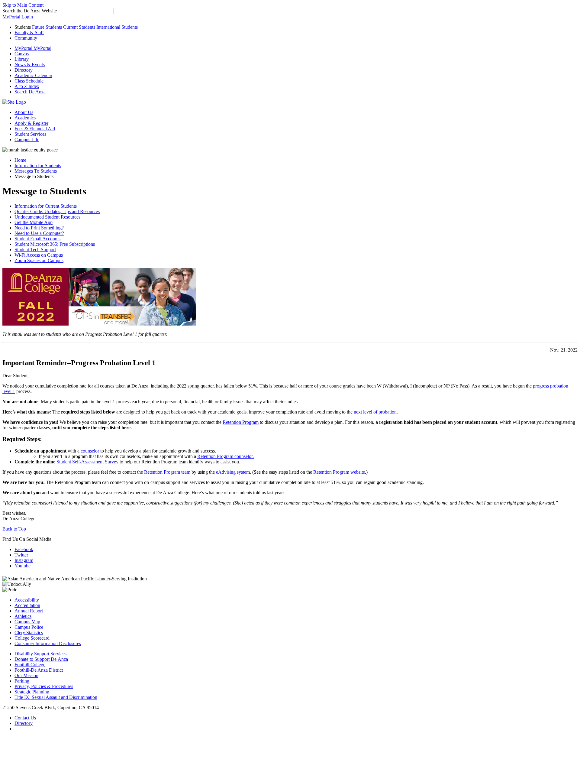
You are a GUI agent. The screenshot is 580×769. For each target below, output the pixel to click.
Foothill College (29, 664)
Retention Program (241, 422)
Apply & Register (31, 123)
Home (20, 160)
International (117, 27)
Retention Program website (339, 472)
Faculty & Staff (29, 32)
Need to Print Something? (39, 227)
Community (25, 38)
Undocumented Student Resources (47, 216)
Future (47, 27)
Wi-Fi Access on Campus (38, 255)
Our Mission (26, 675)
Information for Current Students (45, 206)
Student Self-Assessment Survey (87, 461)
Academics (25, 117)
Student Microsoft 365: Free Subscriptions (54, 244)
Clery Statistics (28, 632)
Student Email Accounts (37, 238)
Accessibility (26, 599)
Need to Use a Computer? (39, 233)
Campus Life (26, 139)
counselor (90, 450)
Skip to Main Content (23, 5)
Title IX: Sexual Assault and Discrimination (55, 697)
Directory (23, 723)
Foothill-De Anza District (38, 670)
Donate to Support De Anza (41, 659)
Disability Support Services (40, 653)
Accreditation (27, 605)
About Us (23, 112)
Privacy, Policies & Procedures (43, 686)
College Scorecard (32, 638)
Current (79, 27)
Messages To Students (35, 171)
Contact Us (25, 717)
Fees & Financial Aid (34, 128)
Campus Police (28, 627)
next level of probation (375, 411)
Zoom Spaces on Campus (38, 260)
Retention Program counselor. (225, 456)
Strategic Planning (31, 691)
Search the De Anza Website (29, 10)
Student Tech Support (35, 249)
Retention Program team (167, 472)
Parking (21, 680)
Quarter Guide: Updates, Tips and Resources (57, 211)
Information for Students (37, 165)
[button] (30, 91)
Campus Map (27, 621)
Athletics (22, 616)
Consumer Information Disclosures (47, 643)
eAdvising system (233, 472)
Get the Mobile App (33, 222)
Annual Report (28, 610)
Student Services (30, 134)
